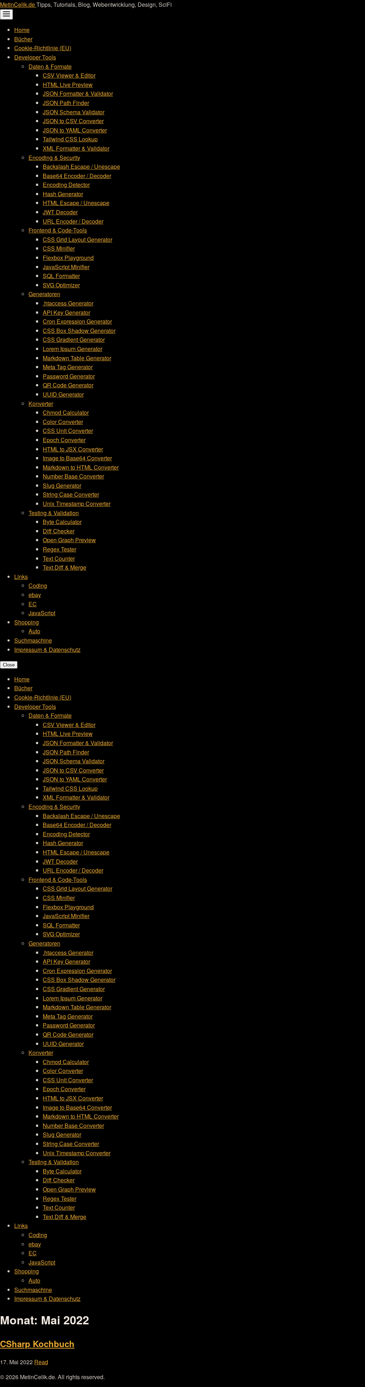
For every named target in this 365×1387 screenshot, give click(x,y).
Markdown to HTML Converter (81, 467)
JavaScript (42, 613)
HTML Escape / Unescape (76, 203)
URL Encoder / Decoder (73, 221)
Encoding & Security (54, 157)
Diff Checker (58, 531)
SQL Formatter (61, 276)
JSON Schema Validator (73, 112)
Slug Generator (62, 485)
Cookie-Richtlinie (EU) (42, 48)
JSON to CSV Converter (73, 121)
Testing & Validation (54, 513)
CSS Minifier (59, 248)
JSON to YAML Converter (75, 130)
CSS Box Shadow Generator (79, 330)
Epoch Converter (64, 440)
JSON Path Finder (66, 103)
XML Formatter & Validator (76, 148)
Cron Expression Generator (77, 321)
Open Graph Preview (69, 540)
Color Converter (63, 422)
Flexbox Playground (68, 257)
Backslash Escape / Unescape (81, 166)
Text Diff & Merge (64, 567)
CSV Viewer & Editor (69, 75)
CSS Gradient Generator (74, 339)
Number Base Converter (73, 476)
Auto (34, 631)
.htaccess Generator (68, 303)
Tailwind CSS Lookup (70, 139)
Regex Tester (59, 549)
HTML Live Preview (68, 84)
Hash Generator (63, 194)
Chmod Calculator (66, 412)
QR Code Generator (68, 385)
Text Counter (59, 558)
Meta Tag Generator (68, 367)
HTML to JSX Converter (73, 449)
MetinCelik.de (18, 4)
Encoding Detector (66, 184)
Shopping (26, 622)
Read (41, 1362)
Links (21, 576)
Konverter (41, 403)
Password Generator (69, 376)
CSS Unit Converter (68, 430)
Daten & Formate (50, 66)
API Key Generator (66, 312)
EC (33, 604)
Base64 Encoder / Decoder (77, 176)
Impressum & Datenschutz (47, 649)
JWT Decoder (60, 212)
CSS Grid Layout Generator (77, 239)
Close (9, 665)
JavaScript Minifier (66, 267)
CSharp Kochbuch (37, 1344)
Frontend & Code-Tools (58, 230)
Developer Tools (35, 57)
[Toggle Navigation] (6, 14)
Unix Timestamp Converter (76, 503)
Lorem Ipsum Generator (72, 349)
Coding (38, 585)
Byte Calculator (62, 522)
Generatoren (44, 294)
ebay (35, 595)
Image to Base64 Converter (77, 458)
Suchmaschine (33, 640)
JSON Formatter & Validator (78, 93)
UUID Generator (63, 394)
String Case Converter (71, 494)
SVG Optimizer (61, 285)
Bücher (23, 39)
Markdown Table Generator (77, 358)
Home (22, 30)
